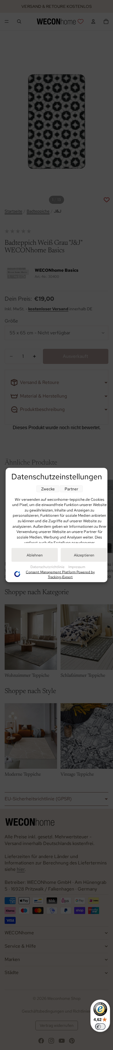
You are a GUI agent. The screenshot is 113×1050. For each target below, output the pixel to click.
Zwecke (48, 488)
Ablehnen (35, 554)
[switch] (100, 1026)
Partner (71, 488)
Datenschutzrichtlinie (47, 566)
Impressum (76, 566)
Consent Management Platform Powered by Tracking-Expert (60, 574)
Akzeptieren (84, 554)
